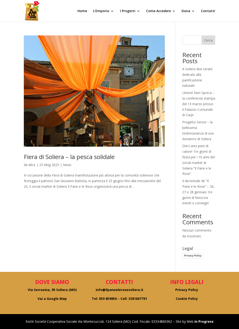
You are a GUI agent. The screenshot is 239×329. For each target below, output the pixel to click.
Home (82, 11)
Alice (31, 165)
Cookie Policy (187, 298)
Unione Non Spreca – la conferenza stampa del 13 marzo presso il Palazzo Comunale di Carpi (198, 103)
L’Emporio (101, 11)
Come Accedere (158, 11)
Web (190, 321)
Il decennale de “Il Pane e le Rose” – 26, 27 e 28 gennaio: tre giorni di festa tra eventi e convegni (198, 192)
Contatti (208, 11)
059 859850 (108, 298)
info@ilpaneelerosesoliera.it (119, 289)
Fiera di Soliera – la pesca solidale (69, 156)
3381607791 (137, 298)
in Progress (203, 321)
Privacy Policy (192, 255)
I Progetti (127, 11)
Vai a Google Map (52, 298)
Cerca (208, 40)
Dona (186, 11)
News (67, 165)
